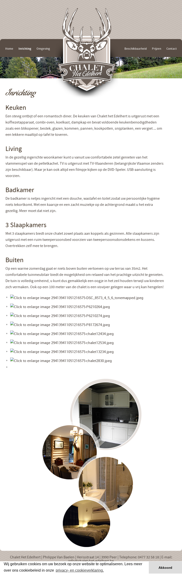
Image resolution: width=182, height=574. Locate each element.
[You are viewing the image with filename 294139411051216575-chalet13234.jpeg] (62, 351)
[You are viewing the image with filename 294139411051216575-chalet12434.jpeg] (62, 333)
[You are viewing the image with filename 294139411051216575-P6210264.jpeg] (60, 306)
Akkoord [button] (165, 568)
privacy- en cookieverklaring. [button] (80, 570)
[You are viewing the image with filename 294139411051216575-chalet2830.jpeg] (61, 360)
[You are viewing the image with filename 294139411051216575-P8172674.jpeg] (60, 324)
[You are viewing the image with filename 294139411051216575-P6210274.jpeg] (60, 315)
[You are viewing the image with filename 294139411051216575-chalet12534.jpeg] (62, 342)
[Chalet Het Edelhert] (87, 70)
